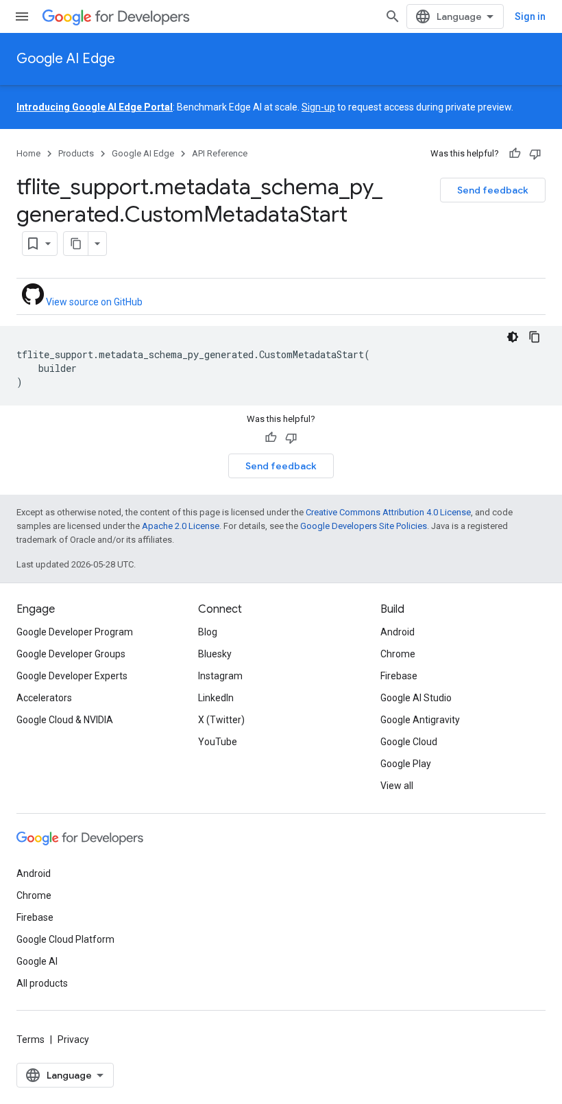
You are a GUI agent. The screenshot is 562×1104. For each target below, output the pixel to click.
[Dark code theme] (513, 337)
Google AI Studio (416, 697)
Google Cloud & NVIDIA (64, 719)
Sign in (530, 16)
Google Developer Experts (71, 675)
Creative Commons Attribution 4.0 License (388, 512)
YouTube (217, 741)
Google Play (405, 763)
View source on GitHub (93, 301)
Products (76, 153)
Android (397, 631)
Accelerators (44, 697)
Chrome (397, 653)
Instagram (220, 675)
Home (28, 153)
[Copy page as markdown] (76, 243)
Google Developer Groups (70, 653)
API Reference (219, 153)
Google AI (37, 961)
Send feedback (492, 190)
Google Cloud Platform (65, 939)
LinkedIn (216, 697)
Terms (30, 1039)
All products (42, 983)
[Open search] (392, 16)
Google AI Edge (65, 58)
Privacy (73, 1039)
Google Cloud (408, 741)
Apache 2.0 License (180, 526)
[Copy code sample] (535, 337)
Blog (207, 631)
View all (396, 785)
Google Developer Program (74, 631)
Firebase (398, 675)
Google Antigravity (420, 719)
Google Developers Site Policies (363, 526)
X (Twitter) (221, 719)
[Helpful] (514, 153)
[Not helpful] (535, 153)
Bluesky (215, 653)
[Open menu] (22, 16)
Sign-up (318, 107)
